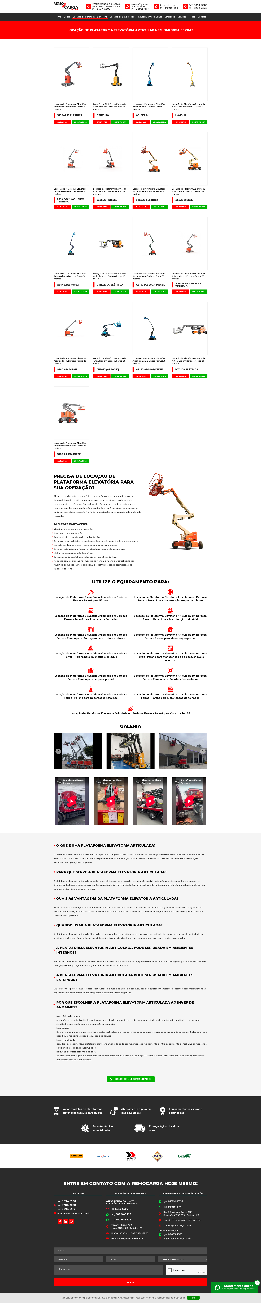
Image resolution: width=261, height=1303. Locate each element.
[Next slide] (203, 751)
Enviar (130, 1282)
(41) (67, 1201)
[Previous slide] (58, 751)
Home (58, 17)
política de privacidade (174, 1298)
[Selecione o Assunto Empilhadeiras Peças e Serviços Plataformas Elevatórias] (182, 1259)
